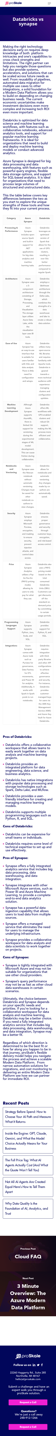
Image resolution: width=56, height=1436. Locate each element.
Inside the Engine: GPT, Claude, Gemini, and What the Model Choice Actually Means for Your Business (26, 1141)
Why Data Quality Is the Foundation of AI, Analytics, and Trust (26, 1208)
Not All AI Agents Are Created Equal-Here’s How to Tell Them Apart (25, 1187)
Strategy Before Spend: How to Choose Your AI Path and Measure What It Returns (28, 1116)
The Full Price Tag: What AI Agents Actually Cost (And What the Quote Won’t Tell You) (26, 1165)
